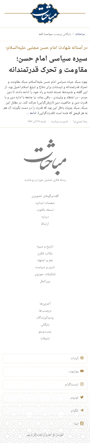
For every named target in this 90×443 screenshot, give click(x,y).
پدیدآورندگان (45, 318)
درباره (45, 217)
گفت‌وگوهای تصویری (45, 196)
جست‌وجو (45, 332)
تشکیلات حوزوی (45, 274)
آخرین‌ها (45, 304)
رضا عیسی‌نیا (80, 121)
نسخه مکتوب (45, 210)
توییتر (74, 398)
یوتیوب (73, 371)
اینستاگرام (71, 385)
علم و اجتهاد (45, 260)
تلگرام (74, 411)
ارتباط (45, 224)
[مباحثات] (45, 13)
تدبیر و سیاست (59, 121)
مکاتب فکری (45, 254)
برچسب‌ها (45, 311)
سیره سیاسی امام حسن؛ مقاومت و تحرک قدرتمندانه (48, 65)
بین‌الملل (45, 281)
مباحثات (80, 34)
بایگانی (45, 325)
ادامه (31, 113)
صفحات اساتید (45, 203)
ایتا (76, 424)
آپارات (74, 358)
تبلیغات (45, 338)
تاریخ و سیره (45, 247)
